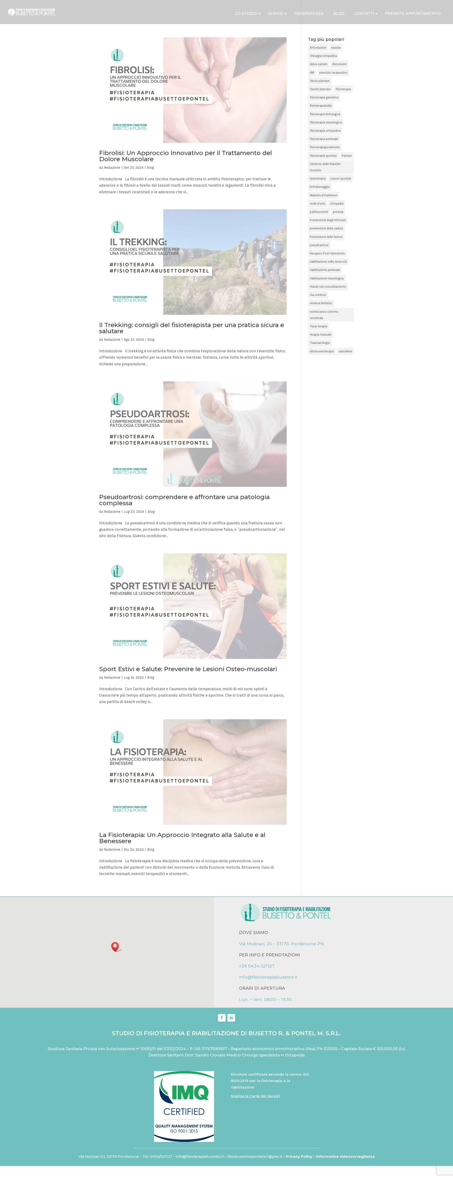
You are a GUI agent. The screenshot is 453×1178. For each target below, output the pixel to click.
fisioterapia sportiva (323, 155)
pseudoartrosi (319, 245)
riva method (318, 295)
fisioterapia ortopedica (325, 130)
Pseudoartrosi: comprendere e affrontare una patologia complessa (184, 500)
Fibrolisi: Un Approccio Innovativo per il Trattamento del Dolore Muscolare (185, 156)
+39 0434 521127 (257, 966)
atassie (336, 47)
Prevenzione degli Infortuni (328, 220)
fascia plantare (320, 81)
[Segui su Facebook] (222, 1018)
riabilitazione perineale (325, 270)
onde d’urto (317, 203)
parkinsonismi (319, 212)
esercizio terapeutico (333, 72)
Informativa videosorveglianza (345, 1156)
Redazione (112, 167)
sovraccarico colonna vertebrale (324, 315)
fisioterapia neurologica (326, 122)
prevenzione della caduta (326, 228)
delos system (318, 64)
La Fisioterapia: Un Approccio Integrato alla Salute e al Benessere (182, 838)
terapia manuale (320, 334)
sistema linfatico (321, 303)
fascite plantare (320, 89)
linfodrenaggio (320, 187)
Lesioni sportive (340, 178)
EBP (312, 72)
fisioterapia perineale (324, 139)
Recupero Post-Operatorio (327, 253)
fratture (346, 155)
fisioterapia (343, 89)
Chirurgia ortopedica (323, 56)
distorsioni (339, 64)
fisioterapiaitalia (321, 105)
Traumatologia (320, 343)
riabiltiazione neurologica (327, 278)
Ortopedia (337, 203)
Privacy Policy (299, 1156)
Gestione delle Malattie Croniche (325, 167)
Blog (150, 167)
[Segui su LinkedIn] (231, 1018)
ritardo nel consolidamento (328, 286)
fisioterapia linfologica (325, 114)
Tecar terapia (318, 326)
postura (338, 212)
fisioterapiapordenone (325, 147)
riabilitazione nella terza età (328, 261)
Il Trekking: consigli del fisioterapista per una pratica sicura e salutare (191, 328)
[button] (116, 947)
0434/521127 (161, 1156)
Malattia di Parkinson (323, 195)
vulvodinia (345, 351)
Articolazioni (318, 47)
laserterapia (318, 178)
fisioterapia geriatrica (324, 97)
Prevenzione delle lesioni (326, 237)
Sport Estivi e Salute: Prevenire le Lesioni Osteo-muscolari (188, 669)
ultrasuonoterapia (322, 351)
